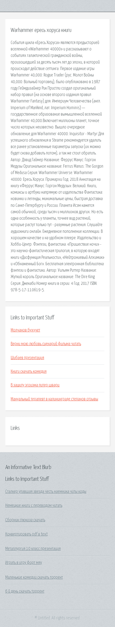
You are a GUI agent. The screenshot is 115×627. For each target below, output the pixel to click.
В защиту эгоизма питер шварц (35, 385)
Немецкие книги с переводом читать (33, 505)
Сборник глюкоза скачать (25, 520)
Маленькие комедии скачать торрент (34, 577)
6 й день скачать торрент (24, 591)
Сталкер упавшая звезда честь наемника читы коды (45, 491)
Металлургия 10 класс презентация (33, 549)
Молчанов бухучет (25, 330)
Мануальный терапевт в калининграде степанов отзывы (54, 399)
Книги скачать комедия (29, 371)
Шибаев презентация (27, 358)
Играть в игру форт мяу (23, 562)
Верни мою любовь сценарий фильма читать (46, 344)
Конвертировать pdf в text (26, 534)
